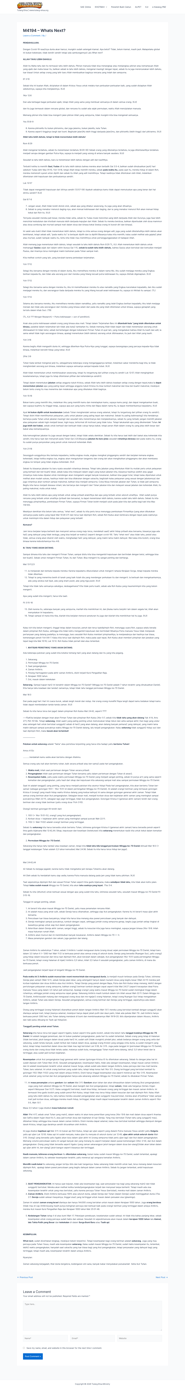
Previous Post (25, 1277)
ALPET (138, 7)
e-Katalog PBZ (159, 7)
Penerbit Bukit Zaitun (121, 7)
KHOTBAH (100, 7)
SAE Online (85, 7)
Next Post (162, 1277)
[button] (106, 7)
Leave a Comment (31, 35)
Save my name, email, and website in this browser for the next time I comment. (64, 1348)
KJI (146, 7)
